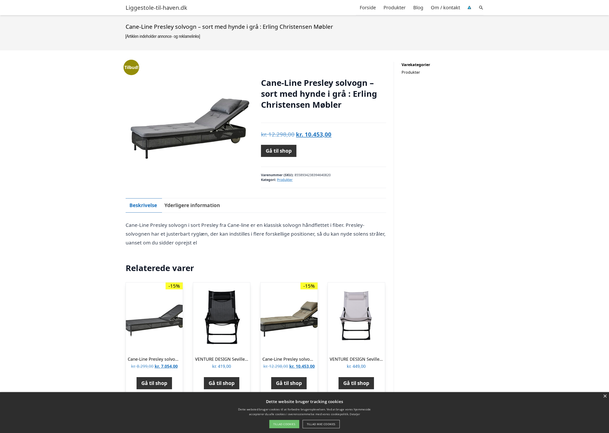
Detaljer (355, 414)
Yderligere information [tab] (192, 205)
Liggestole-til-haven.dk (156, 7)
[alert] (304, 412)
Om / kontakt (445, 7)
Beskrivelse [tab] (143, 205)
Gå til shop (279, 150)
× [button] (605, 396)
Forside (368, 7)
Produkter (394, 7)
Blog (418, 7)
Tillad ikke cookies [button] (321, 424)
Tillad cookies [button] (284, 424)
